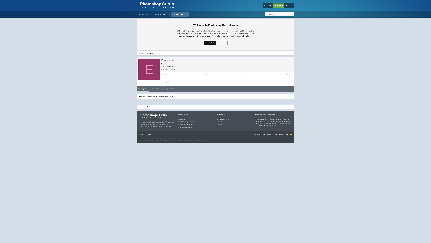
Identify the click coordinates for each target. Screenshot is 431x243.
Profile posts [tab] (142, 89)
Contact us (256, 134)
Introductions (182, 119)
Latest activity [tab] (155, 89)
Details (203, 140)
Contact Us (220, 124)
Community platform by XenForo (172, 138)
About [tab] (173, 89)
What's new (162, 14)
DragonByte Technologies (192, 140)
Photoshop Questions (185, 127)
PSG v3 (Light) (146, 134)
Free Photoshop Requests (186, 122)
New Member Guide (223, 119)
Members (179, 14)
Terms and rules (267, 134)
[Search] (291, 5)
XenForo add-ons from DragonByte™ (166, 140)
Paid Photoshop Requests (186, 124)
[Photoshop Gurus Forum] (153, 118)
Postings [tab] (165, 89)
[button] (151, 14)
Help (286, 134)
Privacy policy (278, 134)
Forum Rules (220, 122)
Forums (144, 14)
